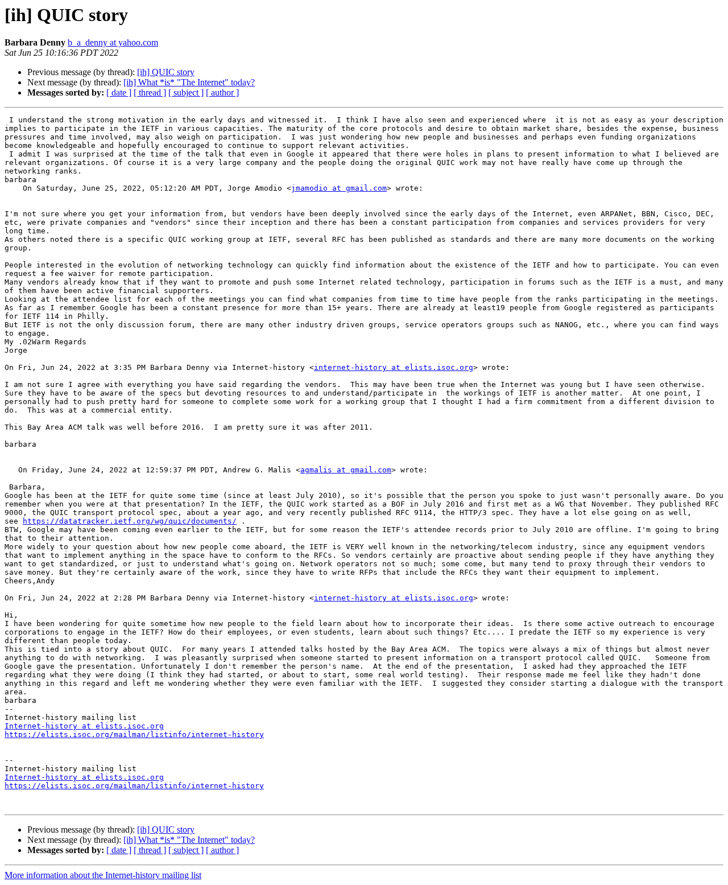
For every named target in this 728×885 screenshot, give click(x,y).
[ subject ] (186, 92)
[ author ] (222, 92)
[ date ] (118, 92)
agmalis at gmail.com (345, 470)
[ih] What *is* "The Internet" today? (189, 82)
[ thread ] (150, 92)
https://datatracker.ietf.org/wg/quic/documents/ (130, 521)
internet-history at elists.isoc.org (393, 367)
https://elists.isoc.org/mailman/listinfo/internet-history (134, 734)
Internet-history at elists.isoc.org (84, 726)
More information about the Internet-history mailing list (103, 875)
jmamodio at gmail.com (339, 188)
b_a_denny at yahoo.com (113, 42)
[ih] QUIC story (166, 72)
